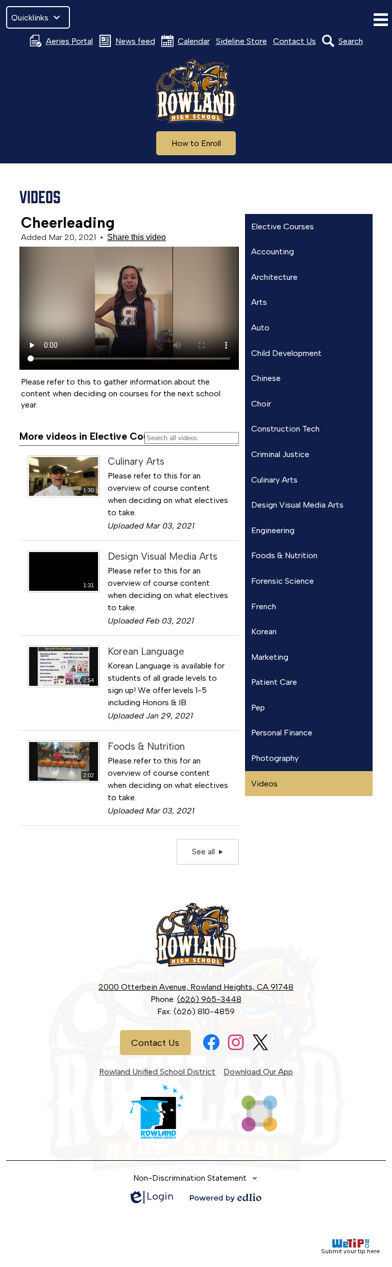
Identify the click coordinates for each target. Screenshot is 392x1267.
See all (205, 851)
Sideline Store (241, 41)
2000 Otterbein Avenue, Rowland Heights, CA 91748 (196, 987)
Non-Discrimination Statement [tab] (190, 1178)
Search (350, 41)
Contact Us (294, 41)
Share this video (136, 237)
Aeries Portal (69, 41)
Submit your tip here (350, 1251)
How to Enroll (196, 143)
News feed (135, 41)
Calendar (194, 41)
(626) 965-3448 (209, 999)
